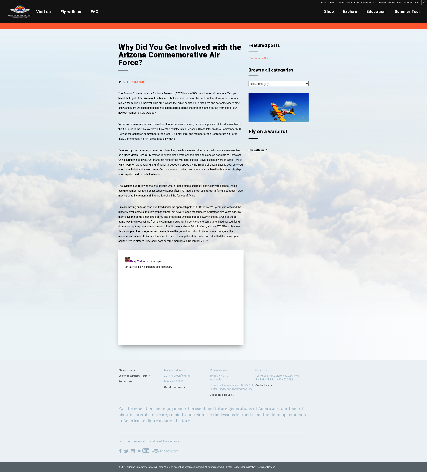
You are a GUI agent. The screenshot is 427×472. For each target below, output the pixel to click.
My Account (394, 3)
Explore (350, 11)
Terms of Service (266, 467)
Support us (125, 381)
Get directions (173, 387)
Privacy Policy (232, 467)
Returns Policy (248, 467)
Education (376, 11)
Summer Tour (407, 11)
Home (323, 3)
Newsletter (345, 3)
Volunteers (138, 81)
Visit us (43, 11)
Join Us (382, 3)
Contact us (262, 385)
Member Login (411, 3)
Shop (329, 11)
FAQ (94, 11)
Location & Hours (221, 394)
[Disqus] (181, 297)
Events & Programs (365, 3)
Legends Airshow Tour (132, 375)
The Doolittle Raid (259, 58)
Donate (333, 3)
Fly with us (70, 11)
